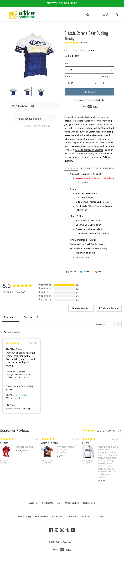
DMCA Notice (99, 516)
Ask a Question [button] (82, 308)
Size (67, 64)
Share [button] (12, 405)
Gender (68, 77)
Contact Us (47, 503)
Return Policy (41, 516)
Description (71, 168)
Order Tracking (72, 503)
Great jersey (49, 443)
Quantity (104, 77)
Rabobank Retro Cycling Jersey (47, 462)
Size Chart (86, 168)
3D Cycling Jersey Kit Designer (89, 150)
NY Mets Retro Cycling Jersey (87, 462)
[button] (25, 408)
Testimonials (89, 503)
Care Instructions (105, 168)
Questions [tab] (29, 317)
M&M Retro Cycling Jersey (5, 462)
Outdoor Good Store (64, 542)
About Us (33, 503)
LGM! (85, 443)
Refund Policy (24, 516)
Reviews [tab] (8, 317)
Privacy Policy (58, 516)
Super (4, 443)
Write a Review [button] (110, 308)
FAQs (59, 503)
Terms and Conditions (78, 516)
